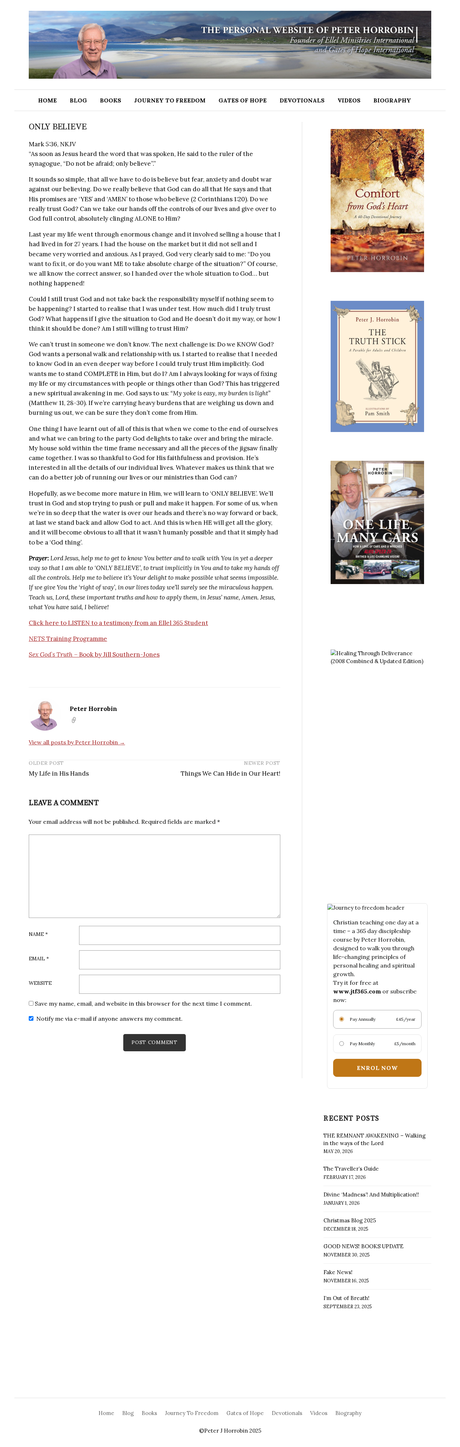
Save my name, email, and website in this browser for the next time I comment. (143, 1003)
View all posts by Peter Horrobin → (77, 742)
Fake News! (338, 1272)
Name (38, 934)
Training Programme (68, 639)
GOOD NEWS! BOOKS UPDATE (363, 1246)
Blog (78, 100)
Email (39, 958)
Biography (392, 100)
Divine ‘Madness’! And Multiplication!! (371, 1194)
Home (47, 100)
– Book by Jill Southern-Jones (94, 654)
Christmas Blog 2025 (349, 1220)
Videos (348, 100)
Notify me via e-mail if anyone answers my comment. (109, 1018)
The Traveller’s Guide (351, 1168)
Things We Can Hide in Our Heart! (230, 773)
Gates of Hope (242, 100)
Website (40, 983)
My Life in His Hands (59, 773)
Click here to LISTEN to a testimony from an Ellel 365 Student (118, 623)
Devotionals (302, 100)
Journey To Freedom (170, 100)
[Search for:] (439, 100)
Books (110, 100)
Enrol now (377, 1067)
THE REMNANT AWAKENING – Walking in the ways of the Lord (374, 1139)
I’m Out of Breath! (346, 1298)
